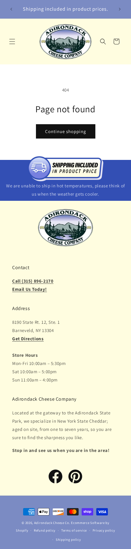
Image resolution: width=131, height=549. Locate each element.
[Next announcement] (119, 9)
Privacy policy (104, 530)
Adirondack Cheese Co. (52, 523)
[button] (12, 41)
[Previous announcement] (11, 9)
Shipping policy (68, 539)
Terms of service (74, 530)
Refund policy (44, 530)
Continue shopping (65, 131)
